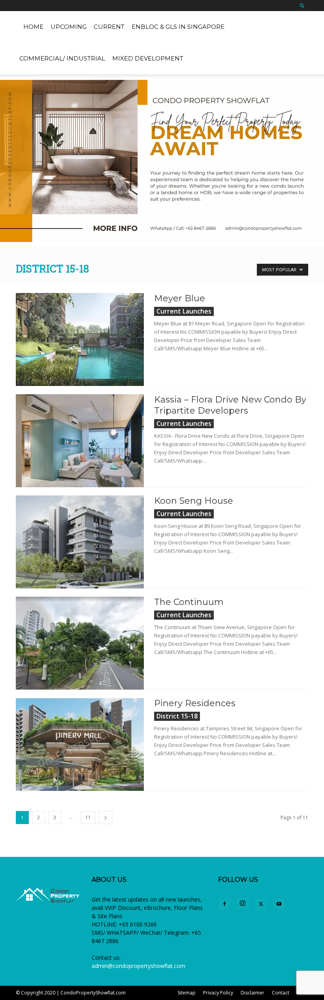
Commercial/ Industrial (62, 58)
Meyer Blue (179, 298)
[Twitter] (260, 904)
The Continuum (189, 602)
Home (33, 26)
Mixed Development (147, 58)
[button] (302, 5)
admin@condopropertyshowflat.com (138, 966)
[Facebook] (224, 904)
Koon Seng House (193, 500)
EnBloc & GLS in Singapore (178, 26)
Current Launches (183, 311)
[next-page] (105, 817)
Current (109, 26)
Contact (280, 992)
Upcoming (69, 26)
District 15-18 (177, 716)
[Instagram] (242, 903)
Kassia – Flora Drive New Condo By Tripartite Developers (230, 405)
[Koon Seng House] (80, 541)
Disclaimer (252, 992)
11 (88, 817)
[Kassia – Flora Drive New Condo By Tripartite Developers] (80, 440)
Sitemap (186, 992)
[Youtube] (279, 904)
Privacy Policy (218, 992)
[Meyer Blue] (80, 339)
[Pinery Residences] (80, 744)
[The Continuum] (80, 643)
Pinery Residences (194, 703)
